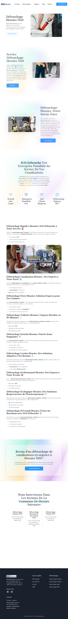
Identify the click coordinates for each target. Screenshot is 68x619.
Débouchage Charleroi (55, 581)
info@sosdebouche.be (12, 602)
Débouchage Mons (54, 587)
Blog (43, 4)
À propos (17, 4)
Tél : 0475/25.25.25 (11, 604)
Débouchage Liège (54, 584)
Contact (49, 4)
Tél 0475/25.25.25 (34, 468)
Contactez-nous (12, 33)
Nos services (35, 581)
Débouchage (35, 579)
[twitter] (11, 591)
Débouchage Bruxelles (55, 579)
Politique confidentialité (12, 606)
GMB (33, 587)
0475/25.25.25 (62, 4)
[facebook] (7, 591)
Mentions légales (11, 608)
